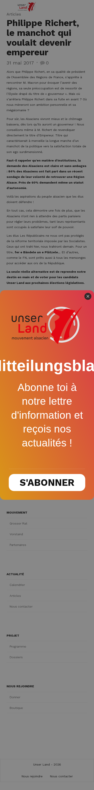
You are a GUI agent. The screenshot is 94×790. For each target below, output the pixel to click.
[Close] (87, 296)
